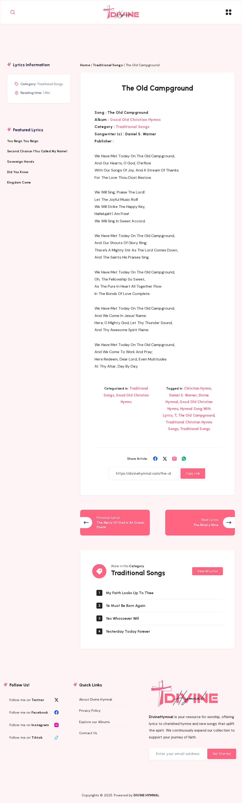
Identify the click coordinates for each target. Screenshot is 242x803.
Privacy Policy (90, 710)
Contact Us (88, 733)
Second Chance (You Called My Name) (37, 151)
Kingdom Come (19, 182)
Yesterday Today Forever (128, 631)
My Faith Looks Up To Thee (130, 593)
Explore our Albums (94, 722)
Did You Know (18, 172)
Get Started (221, 753)
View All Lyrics (207, 571)
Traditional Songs (108, 65)
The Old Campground (196, 415)
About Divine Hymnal (95, 699)
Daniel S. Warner (183, 395)
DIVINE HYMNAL (146, 795)
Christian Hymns (197, 388)
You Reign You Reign (23, 141)
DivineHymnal (161, 717)
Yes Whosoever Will (122, 618)
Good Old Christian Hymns (135, 119)
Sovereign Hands (20, 161)
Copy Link (193, 473)
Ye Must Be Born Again (125, 605)
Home (85, 65)
